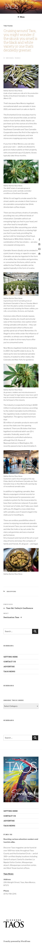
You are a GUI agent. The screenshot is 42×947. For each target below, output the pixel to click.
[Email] (39, 249)
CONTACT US (10, 661)
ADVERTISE (9, 666)
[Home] (39, 253)
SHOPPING (11, 591)
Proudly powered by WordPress (17, 941)
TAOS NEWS (9, 671)
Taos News (8, 874)
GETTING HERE (11, 657)
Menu (22, 17)
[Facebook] (39, 239)
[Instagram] (39, 244)
